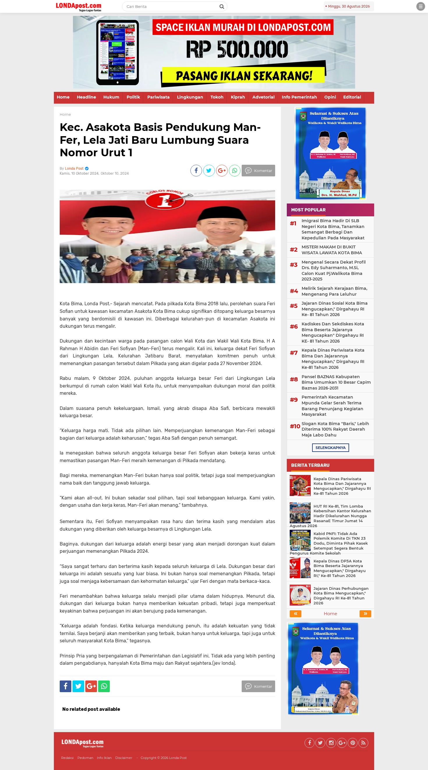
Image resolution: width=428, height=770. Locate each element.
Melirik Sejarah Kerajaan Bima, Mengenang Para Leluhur (334, 291)
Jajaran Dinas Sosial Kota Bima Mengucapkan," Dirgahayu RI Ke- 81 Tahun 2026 (335, 309)
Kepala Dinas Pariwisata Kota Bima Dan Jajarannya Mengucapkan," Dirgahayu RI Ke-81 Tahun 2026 (333, 359)
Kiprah (238, 97)
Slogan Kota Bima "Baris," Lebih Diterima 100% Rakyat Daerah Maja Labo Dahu (335, 429)
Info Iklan (104, 758)
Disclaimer (123, 758)
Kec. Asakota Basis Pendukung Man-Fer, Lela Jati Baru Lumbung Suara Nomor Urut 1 (160, 140)
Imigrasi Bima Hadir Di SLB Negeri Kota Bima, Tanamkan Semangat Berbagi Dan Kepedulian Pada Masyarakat (333, 229)
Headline (86, 97)
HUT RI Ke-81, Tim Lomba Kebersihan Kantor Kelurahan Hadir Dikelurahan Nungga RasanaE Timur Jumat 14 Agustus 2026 (330, 516)
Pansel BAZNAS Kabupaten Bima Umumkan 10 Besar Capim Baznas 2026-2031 (336, 382)
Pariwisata (158, 97)
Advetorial (263, 97)
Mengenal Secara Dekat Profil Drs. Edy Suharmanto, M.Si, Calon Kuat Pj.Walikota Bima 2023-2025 (334, 270)
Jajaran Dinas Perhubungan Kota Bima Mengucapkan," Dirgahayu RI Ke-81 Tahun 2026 (341, 596)
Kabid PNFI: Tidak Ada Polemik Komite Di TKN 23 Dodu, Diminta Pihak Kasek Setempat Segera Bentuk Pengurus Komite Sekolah (329, 543)
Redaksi (67, 758)
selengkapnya (331, 447)
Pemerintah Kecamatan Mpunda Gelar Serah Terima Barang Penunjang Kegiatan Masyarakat (332, 405)
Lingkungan (190, 97)
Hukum (111, 97)
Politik (133, 97)
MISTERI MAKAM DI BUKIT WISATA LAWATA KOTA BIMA (332, 249)
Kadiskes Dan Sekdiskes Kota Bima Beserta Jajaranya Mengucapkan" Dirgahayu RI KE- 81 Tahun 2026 (333, 332)
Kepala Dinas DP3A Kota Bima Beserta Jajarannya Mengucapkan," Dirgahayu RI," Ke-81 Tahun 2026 (340, 568)
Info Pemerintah (299, 97)
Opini (330, 97)
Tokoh (217, 97)
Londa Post (178, 758)
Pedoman (85, 758)
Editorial (352, 97)
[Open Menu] (420, 6)
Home (63, 97)
